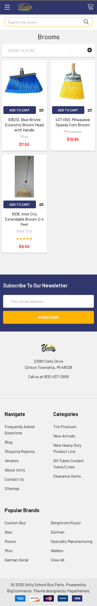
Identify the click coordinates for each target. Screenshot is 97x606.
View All (57, 559)
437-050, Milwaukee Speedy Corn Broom (72, 122)
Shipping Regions (20, 451)
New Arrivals (64, 435)
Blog (8, 441)
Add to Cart (19, 110)
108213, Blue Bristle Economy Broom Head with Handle (24, 124)
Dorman (57, 531)
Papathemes (78, 590)
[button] (89, 50)
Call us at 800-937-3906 (48, 376)
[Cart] (92, 7)
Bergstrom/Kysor (66, 522)
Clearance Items (67, 476)
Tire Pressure (64, 426)
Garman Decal (16, 559)
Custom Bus (15, 522)
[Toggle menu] (7, 7)
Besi (8, 531)
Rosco (10, 541)
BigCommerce (19, 590)
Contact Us (14, 479)
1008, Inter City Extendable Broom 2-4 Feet (24, 219)
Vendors (12, 460)
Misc (9, 550)
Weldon (57, 550)
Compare (41, 110)
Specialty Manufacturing (71, 541)
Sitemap (12, 488)
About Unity (15, 469)
